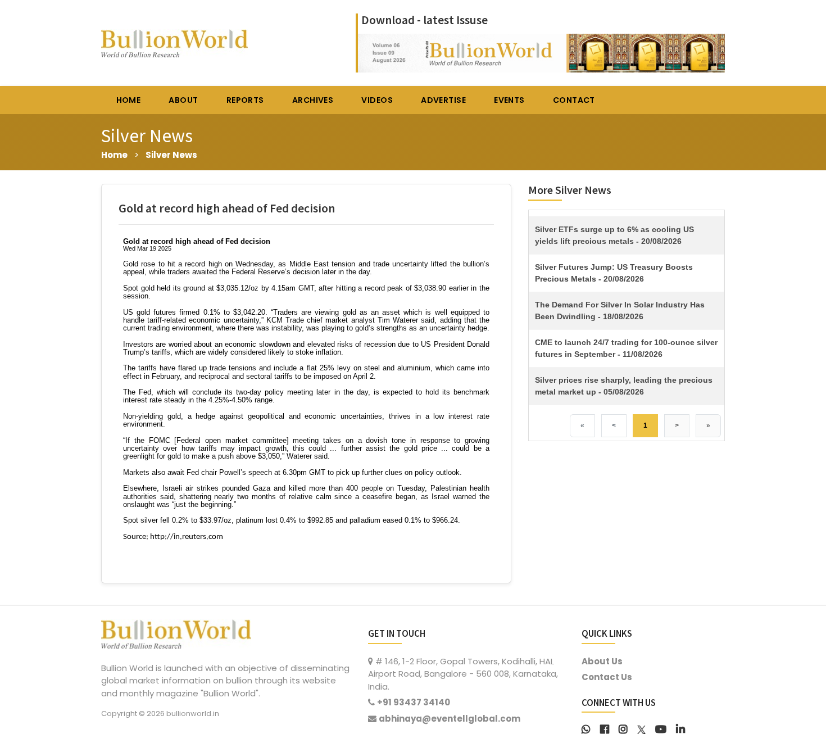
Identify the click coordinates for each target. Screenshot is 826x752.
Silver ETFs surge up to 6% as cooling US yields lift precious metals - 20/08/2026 (614, 235)
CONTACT (574, 100)
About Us (602, 661)
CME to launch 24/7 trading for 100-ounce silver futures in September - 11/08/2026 (626, 348)
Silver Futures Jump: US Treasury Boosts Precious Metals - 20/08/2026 (614, 272)
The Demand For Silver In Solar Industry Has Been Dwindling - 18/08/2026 (620, 310)
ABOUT (183, 100)
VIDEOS (377, 100)
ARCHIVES (312, 100)
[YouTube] (660, 728)
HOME (128, 100)
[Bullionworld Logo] (176, 632)
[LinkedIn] (680, 728)
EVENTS (509, 100)
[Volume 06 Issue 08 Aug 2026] (541, 52)
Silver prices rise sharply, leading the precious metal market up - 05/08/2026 (623, 385)
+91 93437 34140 (413, 702)
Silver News (171, 155)
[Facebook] (604, 728)
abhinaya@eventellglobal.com (449, 718)
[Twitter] (641, 728)
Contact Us (607, 677)
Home (114, 155)
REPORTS (245, 100)
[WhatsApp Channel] (586, 728)
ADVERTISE (443, 100)
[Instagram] (623, 728)
